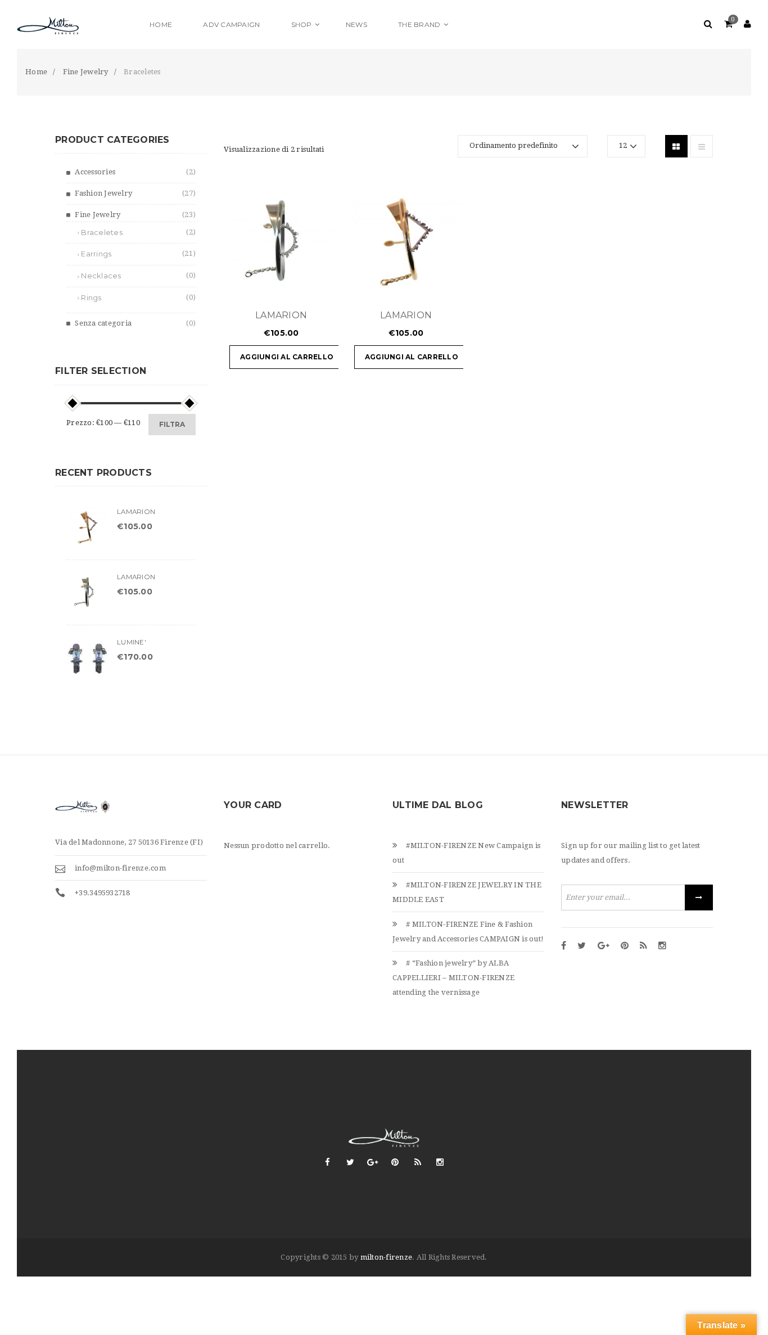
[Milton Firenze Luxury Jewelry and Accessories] (76, 24)
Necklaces (101, 275)
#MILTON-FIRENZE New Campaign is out (466, 852)
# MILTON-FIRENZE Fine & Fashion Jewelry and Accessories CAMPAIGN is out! (468, 931)
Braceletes (102, 232)
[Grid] (676, 146)
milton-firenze (386, 1257)
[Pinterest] (625, 946)
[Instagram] (662, 946)
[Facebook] (563, 946)
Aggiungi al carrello (286, 357)
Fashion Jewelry (103, 193)
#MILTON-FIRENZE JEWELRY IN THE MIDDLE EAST (466, 892)
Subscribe (699, 897)
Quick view (296, 285)
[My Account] (747, 24)
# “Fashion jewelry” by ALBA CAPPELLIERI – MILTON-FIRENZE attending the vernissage (453, 977)
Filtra (172, 424)
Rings (91, 297)
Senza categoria (103, 323)
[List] (701, 146)
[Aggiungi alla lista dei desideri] (324, 285)
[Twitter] (581, 946)
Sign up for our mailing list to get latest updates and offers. (631, 852)
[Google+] (603, 946)
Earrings (96, 253)
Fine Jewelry (97, 214)
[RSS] (643, 946)
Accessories (95, 172)
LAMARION (281, 315)
